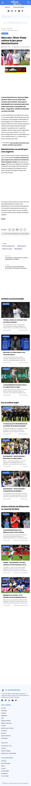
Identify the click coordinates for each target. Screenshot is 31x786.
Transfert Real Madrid (18, 7)
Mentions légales (6, 751)
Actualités (9, 28)
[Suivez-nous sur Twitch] (22, 11)
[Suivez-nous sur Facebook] (8, 11)
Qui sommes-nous (6, 746)
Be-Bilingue (4, 773)
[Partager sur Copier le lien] (24, 229)
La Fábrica (4, 730)
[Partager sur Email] (21, 229)
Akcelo (3, 766)
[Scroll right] (29, 7)
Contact (3, 748)
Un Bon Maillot (5, 771)
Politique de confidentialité (8, 753)
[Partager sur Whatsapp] (13, 229)
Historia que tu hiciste (7, 728)
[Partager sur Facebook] (17, 229)
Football (3, 725)
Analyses (3, 713)
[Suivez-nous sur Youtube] (19, 11)
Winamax (4, 761)
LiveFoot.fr (7, 7)
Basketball (4, 715)
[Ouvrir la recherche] (28, 2)
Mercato (3, 733)
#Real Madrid (18, 249)
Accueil (3, 28)
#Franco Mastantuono (8, 246)
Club (2, 718)
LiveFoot (3, 768)
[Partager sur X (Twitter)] (9, 229)
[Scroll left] (2, 7)
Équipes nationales (6, 723)
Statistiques (4, 738)
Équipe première (5, 720)
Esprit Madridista (5, 763)
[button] (3, 2)
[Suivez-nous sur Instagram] (12, 11)
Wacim (3, 219)
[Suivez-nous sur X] (15, 11)
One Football (4, 776)
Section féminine (6, 736)
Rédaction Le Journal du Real (21, 47)
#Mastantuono (21, 246)
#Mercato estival (7, 249)
